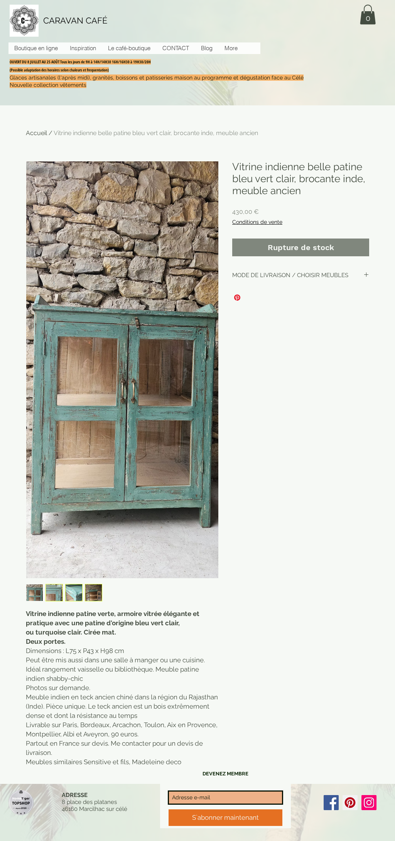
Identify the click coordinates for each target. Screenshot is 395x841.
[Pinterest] (350, 802)
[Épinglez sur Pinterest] (237, 297)
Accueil (36, 133)
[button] (368, 14)
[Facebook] (331, 802)
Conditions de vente (257, 222)
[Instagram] (368, 802)
